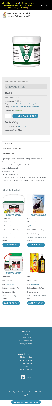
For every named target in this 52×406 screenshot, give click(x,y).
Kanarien (15, 107)
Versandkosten (22, 126)
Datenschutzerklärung (26, 340)
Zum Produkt (11, 245)
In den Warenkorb (25, 116)
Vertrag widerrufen (26, 344)
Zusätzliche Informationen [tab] (12, 148)
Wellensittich (35, 107)
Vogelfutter (12, 81)
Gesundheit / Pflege (17, 104)
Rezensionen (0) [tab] (8, 153)
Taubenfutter (27, 104)
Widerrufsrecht (26, 337)
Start (6, 81)
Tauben (29, 107)
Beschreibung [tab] (7, 143)
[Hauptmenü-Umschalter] (45, 15)
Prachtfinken (22, 107)
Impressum (26, 331)
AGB (26, 334)
